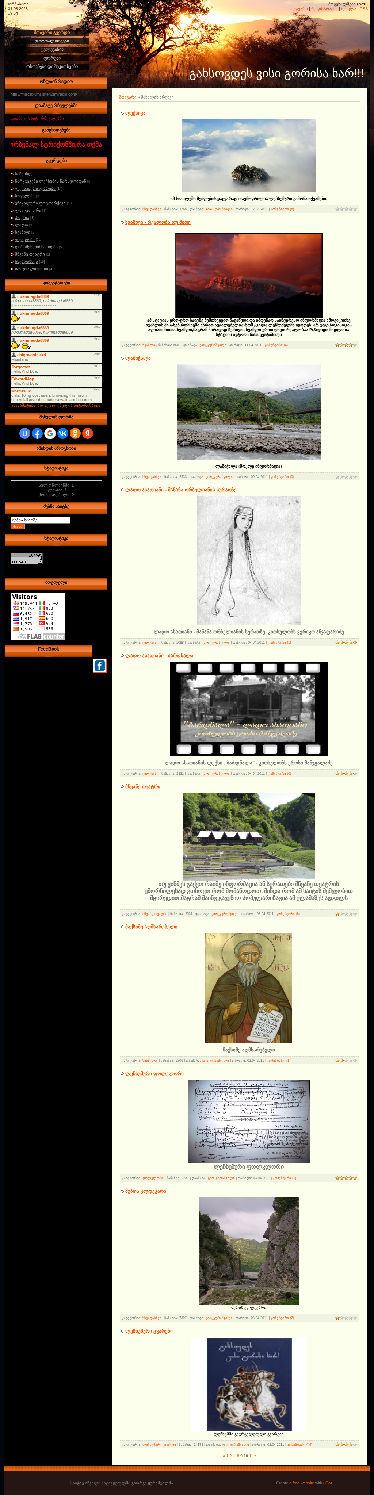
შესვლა (348, 9)
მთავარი (299, 9)
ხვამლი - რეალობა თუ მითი (158, 222)
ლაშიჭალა (138, 358)
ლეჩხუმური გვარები (35, 188)
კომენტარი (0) (282, 477)
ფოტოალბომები (31, 269)
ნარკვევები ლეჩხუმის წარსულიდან (50, 181)
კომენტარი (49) (299, 1444)
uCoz (328, 1483)
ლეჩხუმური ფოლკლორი (154, 1073)
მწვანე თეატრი (30, 254)
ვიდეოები (25, 239)
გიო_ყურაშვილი (219, 209)
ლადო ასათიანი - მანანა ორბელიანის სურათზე (181, 489)
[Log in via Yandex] (87, 433)
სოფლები (25, 195)
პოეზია (22, 217)
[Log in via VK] (62, 433)
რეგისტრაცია (324, 9)
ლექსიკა (135, 113)
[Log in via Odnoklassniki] (75, 433)
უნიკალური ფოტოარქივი (40, 203)
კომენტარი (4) (276, 345)
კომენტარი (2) (282, 1318)
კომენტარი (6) (282, 209)
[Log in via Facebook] (37, 433)
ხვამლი (22, 232)
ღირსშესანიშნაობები (36, 247)
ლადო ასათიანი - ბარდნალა (159, 655)
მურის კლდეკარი (145, 1191)
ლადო (21, 225)
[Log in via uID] (24, 433)
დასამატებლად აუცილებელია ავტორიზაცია (56, 405)
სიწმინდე (24, 174)
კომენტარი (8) (288, 914)
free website (303, 1483)
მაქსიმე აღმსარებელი (151, 926)
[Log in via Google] (50, 433)
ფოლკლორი (28, 210)
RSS (364, 9)
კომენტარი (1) (279, 642)
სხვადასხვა (26, 261)
